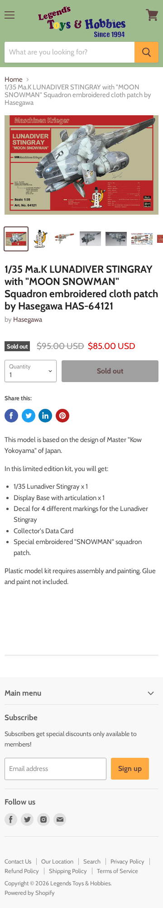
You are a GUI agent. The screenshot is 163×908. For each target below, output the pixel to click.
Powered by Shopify (30, 892)
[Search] (146, 52)
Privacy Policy (127, 861)
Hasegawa (27, 319)
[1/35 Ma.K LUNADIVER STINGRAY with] (81, 167)
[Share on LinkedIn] (45, 415)
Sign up (130, 768)
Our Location (57, 861)
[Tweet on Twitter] (28, 415)
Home (14, 79)
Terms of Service (117, 870)
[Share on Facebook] (11, 415)
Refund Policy (22, 870)
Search (92, 861)
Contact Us (18, 861)
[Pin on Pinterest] (62, 415)
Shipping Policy (68, 870)
